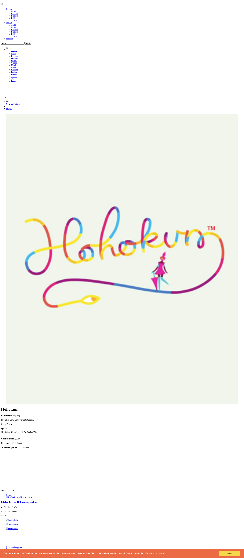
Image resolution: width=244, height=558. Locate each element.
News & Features (13, 104)
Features (14, 16)
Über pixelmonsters (14, 547)
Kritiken (14, 29)
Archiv (14, 25)
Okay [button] (229, 553)
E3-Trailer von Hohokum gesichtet (19, 502)
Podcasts (9, 39)
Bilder (13, 18)
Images (14, 60)
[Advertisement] (47, 90)
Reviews (14, 13)
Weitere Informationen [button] (155, 553)
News (13, 11)
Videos (14, 20)
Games (9, 9)
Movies (9, 23)
